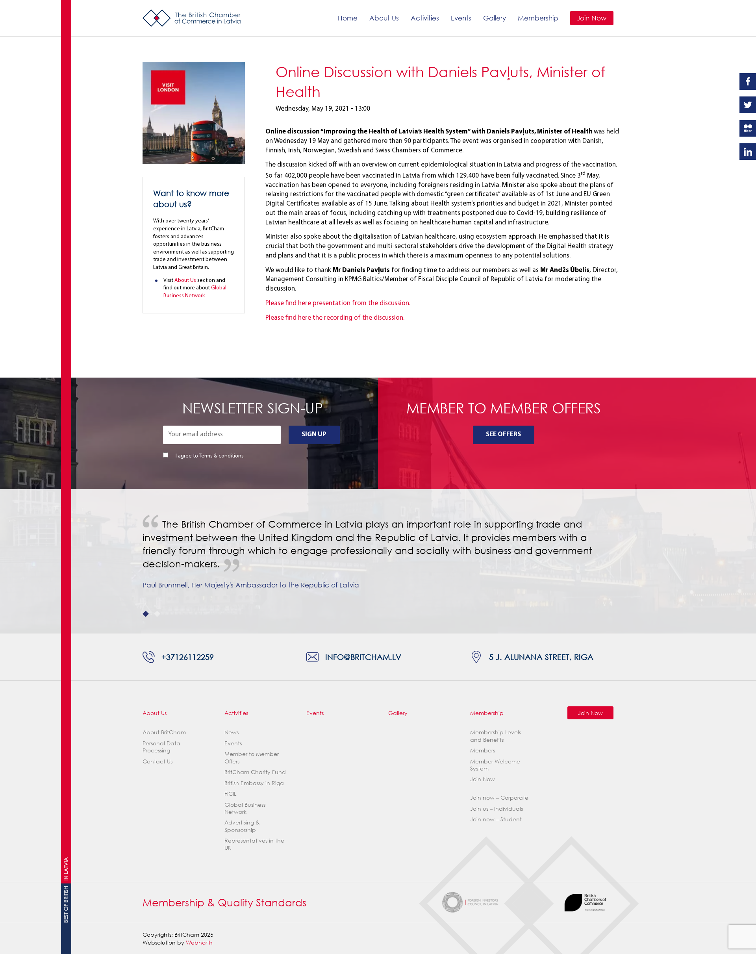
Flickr (747, 128)
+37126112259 (187, 656)
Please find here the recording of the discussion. (334, 318)
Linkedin (747, 151)
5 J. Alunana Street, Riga (541, 656)
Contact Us (157, 761)
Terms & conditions (221, 456)
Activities (425, 18)
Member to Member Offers (251, 757)
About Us (384, 18)
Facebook (747, 81)
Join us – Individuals (496, 808)
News (231, 732)
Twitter (747, 104)
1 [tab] (146, 614)
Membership (538, 18)
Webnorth (199, 942)
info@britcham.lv (363, 656)
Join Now (591, 18)
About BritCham (164, 732)
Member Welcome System (495, 765)
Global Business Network (244, 808)
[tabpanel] (378, 554)
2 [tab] (157, 614)
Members (482, 750)
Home (348, 18)
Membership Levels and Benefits (495, 736)
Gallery (494, 18)
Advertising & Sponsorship (242, 826)
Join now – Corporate (499, 797)
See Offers (503, 434)
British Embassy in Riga (254, 783)
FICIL (230, 793)
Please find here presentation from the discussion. (337, 303)
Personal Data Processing (161, 747)
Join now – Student (496, 819)
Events (461, 18)
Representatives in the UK (254, 844)
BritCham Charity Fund (255, 772)
